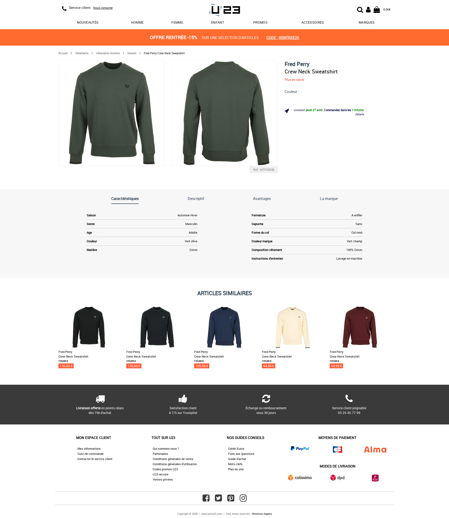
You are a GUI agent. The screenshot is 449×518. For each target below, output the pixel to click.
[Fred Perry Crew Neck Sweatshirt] (111, 113)
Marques (367, 22)
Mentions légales (262, 513)
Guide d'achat (237, 459)
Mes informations (89, 448)
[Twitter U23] (218, 500)
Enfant (217, 22)
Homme (137, 22)
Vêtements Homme (108, 53)
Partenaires (160, 454)
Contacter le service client (94, 459)
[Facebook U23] (206, 500)
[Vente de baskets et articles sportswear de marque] (224, 11)
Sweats (131, 53)
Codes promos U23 (165, 469)
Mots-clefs (235, 464)
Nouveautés (88, 22)
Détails (359, 114)
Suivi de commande (90, 454)
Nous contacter (103, 8)
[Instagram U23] (243, 500)
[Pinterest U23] (231, 500)
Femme (177, 22)
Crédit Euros (236, 448)
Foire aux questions (241, 454)
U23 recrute (160, 474)
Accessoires (312, 22)
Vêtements (81, 53)
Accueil (63, 53)
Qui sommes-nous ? (166, 448)
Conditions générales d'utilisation (175, 464)
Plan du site (236, 469)
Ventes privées (163, 479)
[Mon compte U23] (368, 9)
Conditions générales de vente (173, 459)
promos (260, 22)
